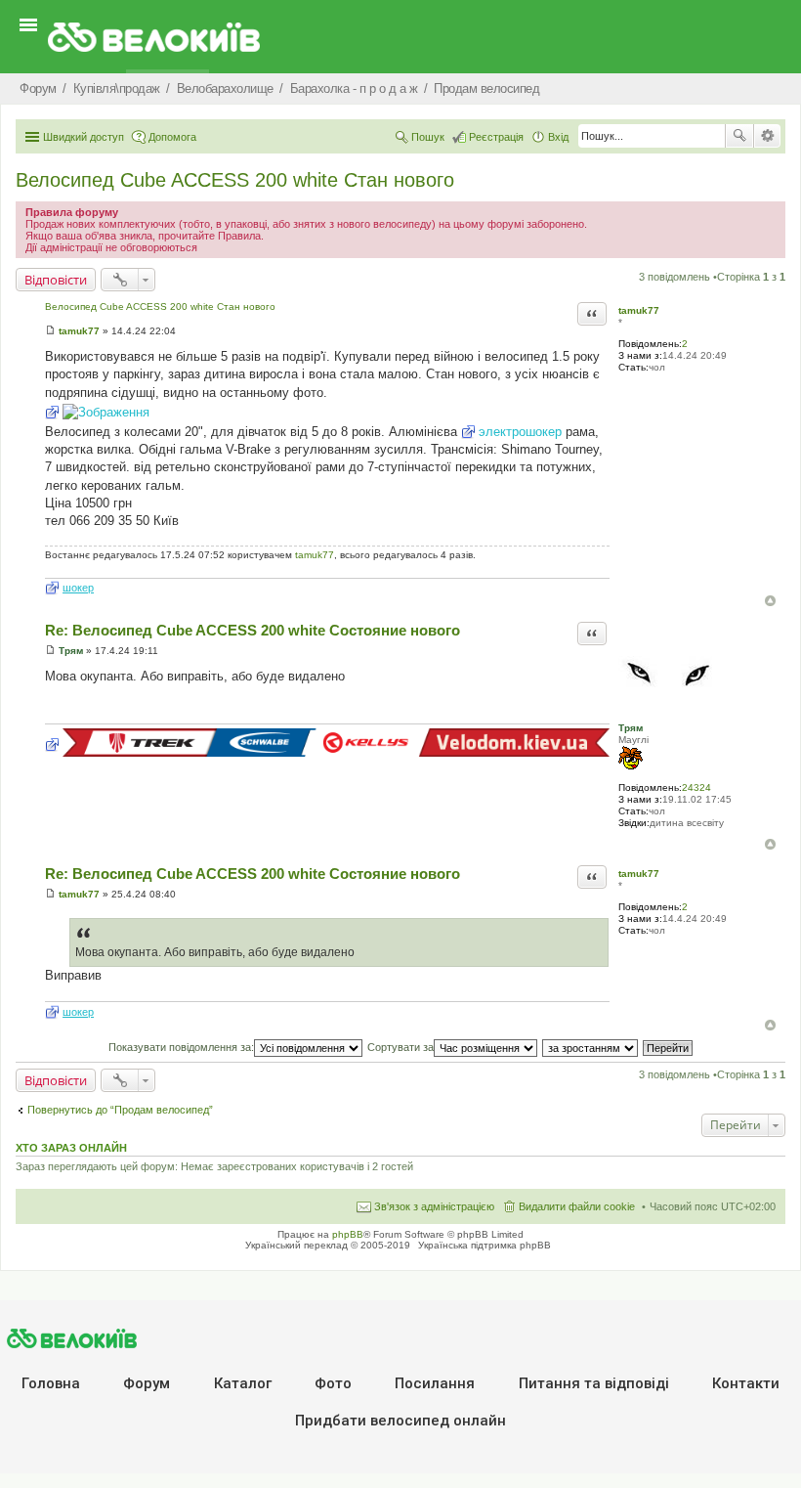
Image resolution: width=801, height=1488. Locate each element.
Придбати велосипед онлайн (400, 1420)
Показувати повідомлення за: (181, 1047)
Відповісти (55, 279)
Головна (50, 1383)
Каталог (243, 1383)
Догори (770, 600)
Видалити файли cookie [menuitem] (577, 1206)
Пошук (739, 136)
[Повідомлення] (50, 331)
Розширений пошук (767, 136)
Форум (146, 1383)
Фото (333, 1383)
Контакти (746, 1383)
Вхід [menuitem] (558, 137)
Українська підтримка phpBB (484, 1245)
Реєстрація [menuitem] (496, 137)
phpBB (347, 1234)
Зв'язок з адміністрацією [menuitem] (434, 1206)
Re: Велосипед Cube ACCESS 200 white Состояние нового (252, 630)
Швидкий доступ (83, 137)
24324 (696, 787)
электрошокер (520, 431)
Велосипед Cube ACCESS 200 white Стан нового (235, 180)
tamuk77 (638, 310)
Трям (630, 727)
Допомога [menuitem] (172, 137)
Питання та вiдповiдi (594, 1383)
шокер (78, 587)
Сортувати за (400, 1047)
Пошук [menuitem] (427, 137)
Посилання (435, 1383)
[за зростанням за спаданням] (591, 1047)
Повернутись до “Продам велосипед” (120, 1110)
